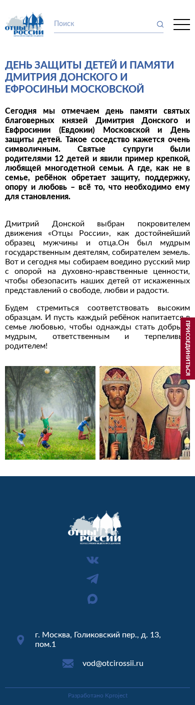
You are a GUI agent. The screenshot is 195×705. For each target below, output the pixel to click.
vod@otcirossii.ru (113, 663)
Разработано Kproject (98, 695)
